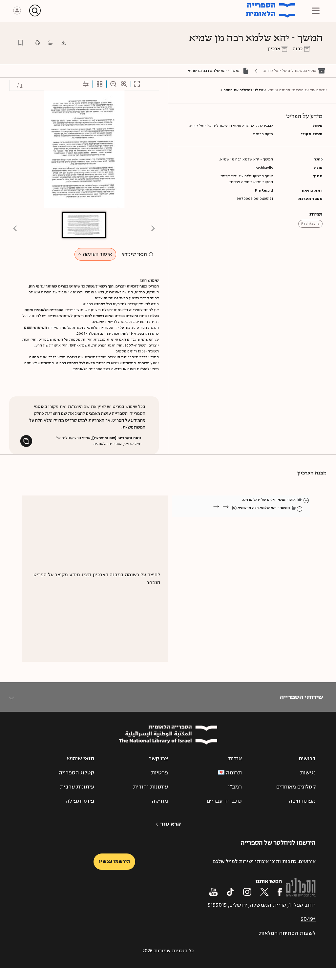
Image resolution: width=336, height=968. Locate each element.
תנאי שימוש (134, 254)
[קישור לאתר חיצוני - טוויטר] (264, 892)
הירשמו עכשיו (114, 861)
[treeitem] (306, 500)
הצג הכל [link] (281, 515)
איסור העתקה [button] (97, 254)
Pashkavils (310, 223)
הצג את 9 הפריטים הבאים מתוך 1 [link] (254, 515)
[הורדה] (63, 42)
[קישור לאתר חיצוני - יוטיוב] (213, 892)
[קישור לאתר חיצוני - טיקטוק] (230, 892)
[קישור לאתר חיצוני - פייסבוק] (280, 892)
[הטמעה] (50, 42)
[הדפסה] (37, 42)
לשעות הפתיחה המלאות (287, 933)
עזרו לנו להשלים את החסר (245, 90)
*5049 (308, 919)
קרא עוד (170, 824)
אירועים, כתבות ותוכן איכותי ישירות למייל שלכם (264, 861)
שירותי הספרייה (301, 697)
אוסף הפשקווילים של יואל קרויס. (289, 70)
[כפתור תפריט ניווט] (315, 10)
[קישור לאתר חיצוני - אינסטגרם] (247, 892)
